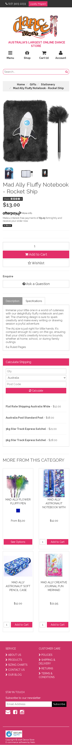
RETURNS (47, 668)
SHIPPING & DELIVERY (47, 661)
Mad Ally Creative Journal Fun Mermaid (54, 586)
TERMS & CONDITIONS (46, 675)
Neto (32, 742)
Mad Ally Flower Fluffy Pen (18, 501)
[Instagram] (22, 712)
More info (26, 213)
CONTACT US (16, 669)
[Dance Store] (36, 25)
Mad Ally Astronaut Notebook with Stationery (54, 503)
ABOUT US (14, 654)
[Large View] (9, 173)
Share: (7, 199)
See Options (18, 541)
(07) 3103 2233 (17, 3)
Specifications (34, 301)
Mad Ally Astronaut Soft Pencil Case (18, 586)
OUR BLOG (15, 674)
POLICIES (46, 654)
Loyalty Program (38, 4)
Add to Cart (37, 254)
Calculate (37, 390)
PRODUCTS (15, 659)
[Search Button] (66, 72)
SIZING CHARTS (17, 664)
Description (12, 301)
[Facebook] (15, 712)
